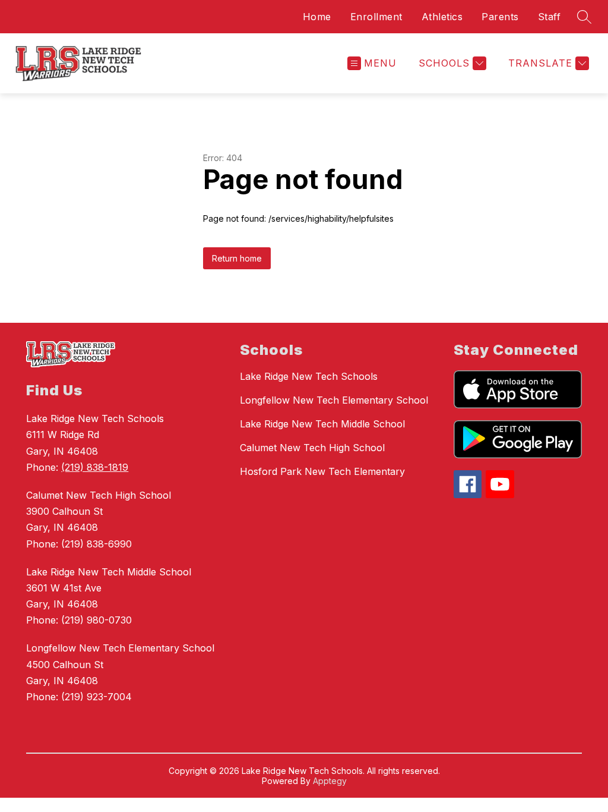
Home (317, 17)
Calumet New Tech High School (312, 448)
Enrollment (376, 17)
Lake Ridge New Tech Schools (309, 376)
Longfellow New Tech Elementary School (334, 400)
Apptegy (330, 781)
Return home (237, 258)
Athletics (442, 17)
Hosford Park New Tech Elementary (322, 471)
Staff (549, 17)
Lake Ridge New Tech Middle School (322, 424)
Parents (500, 17)
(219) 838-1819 (94, 467)
